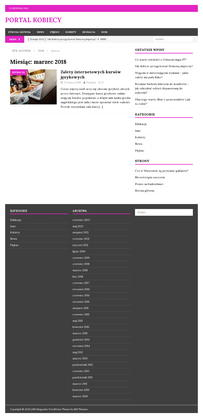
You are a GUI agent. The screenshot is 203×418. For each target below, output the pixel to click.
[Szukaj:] (173, 39)
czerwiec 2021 (81, 238)
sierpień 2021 (81, 232)
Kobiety (71, 32)
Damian (91, 82)
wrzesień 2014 (81, 346)
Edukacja (88, 32)
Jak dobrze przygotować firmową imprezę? (164, 66)
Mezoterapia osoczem (150, 177)
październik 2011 (83, 377)
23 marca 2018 (72, 82)
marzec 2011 (80, 384)
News (40, 32)
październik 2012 (83, 364)
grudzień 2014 (81, 339)
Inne (104, 32)
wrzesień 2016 (81, 289)
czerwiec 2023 (81, 220)
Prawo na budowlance (149, 184)
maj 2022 (78, 226)
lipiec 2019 (79, 251)
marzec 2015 (80, 333)
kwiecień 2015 (81, 327)
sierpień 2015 (81, 308)
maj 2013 (78, 352)
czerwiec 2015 (81, 314)
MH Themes (81, 409)
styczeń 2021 (80, 245)
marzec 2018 (80, 270)
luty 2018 (78, 276)
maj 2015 (78, 321)
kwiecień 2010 (81, 390)
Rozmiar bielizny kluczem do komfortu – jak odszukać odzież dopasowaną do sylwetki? (162, 88)
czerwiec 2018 (81, 264)
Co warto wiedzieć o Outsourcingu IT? (161, 59)
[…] (101, 107)
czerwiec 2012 (81, 371)
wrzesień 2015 (81, 301)
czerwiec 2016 (81, 295)
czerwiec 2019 (81, 258)
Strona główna (19, 32)
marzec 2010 (80, 396)
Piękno (54, 32)
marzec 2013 (80, 358)
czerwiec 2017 (81, 283)
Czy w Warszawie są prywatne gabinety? (161, 171)
